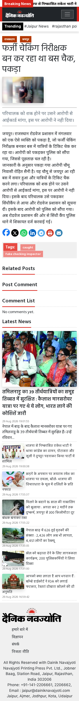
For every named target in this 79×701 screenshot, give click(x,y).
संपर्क (15, 644)
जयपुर (25, 39)
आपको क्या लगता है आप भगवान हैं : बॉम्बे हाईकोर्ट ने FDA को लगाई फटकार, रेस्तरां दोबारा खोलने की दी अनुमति (38, 584)
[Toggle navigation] (67, 14)
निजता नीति (20, 651)
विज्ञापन (17, 637)
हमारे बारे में (20, 629)
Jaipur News (38, 26)
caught (28, 247)
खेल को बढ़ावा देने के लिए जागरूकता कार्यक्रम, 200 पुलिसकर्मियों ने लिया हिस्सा (51, 559)
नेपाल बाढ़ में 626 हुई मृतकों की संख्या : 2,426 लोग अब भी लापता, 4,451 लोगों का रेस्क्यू (49, 536)
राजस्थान (9, 39)
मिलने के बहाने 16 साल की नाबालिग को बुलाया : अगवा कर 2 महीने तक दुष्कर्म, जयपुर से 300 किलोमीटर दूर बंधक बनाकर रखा (38, 510)
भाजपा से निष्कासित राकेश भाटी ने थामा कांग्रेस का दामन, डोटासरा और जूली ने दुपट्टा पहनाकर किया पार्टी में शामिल (38, 453)
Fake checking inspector (23, 254)
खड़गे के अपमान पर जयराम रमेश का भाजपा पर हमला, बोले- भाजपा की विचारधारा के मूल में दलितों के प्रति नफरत (38, 481)
